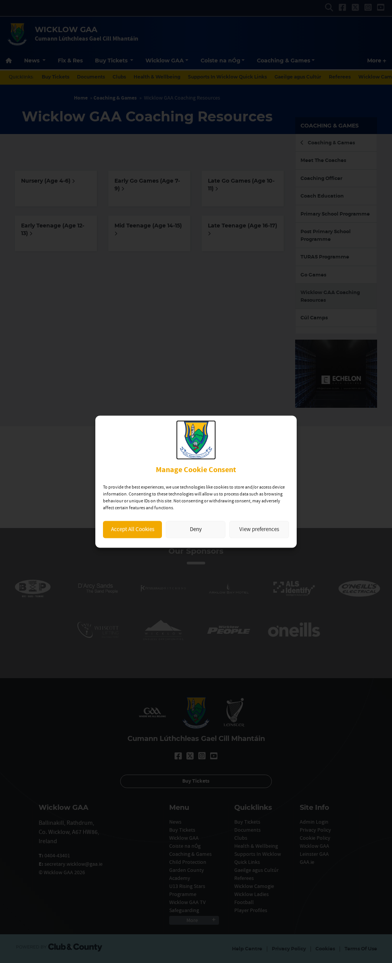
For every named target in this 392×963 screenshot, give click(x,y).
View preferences (259, 529)
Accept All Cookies (132, 529)
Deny (196, 529)
